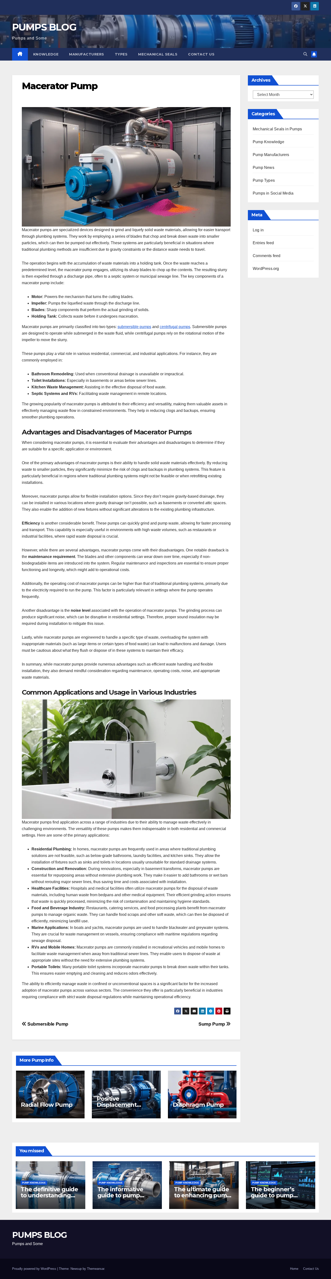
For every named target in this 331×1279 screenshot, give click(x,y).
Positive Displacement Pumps (117, 1104)
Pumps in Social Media (273, 193)
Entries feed (263, 243)
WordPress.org (266, 269)
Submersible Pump (47, 1024)
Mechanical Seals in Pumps (277, 129)
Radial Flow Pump (46, 1104)
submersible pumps (134, 327)
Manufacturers (86, 54)
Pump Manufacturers (271, 155)
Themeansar (95, 1269)
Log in (258, 230)
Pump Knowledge (268, 142)
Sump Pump (212, 1024)
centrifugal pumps (175, 327)
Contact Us (201, 54)
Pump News (263, 167)
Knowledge (46, 54)
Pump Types (264, 180)
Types (121, 54)
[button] (305, 54)
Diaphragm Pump (198, 1104)
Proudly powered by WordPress (34, 1269)
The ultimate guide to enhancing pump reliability (202, 1195)
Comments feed (267, 256)
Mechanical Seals (157, 54)
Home (294, 1269)
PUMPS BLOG (44, 27)
